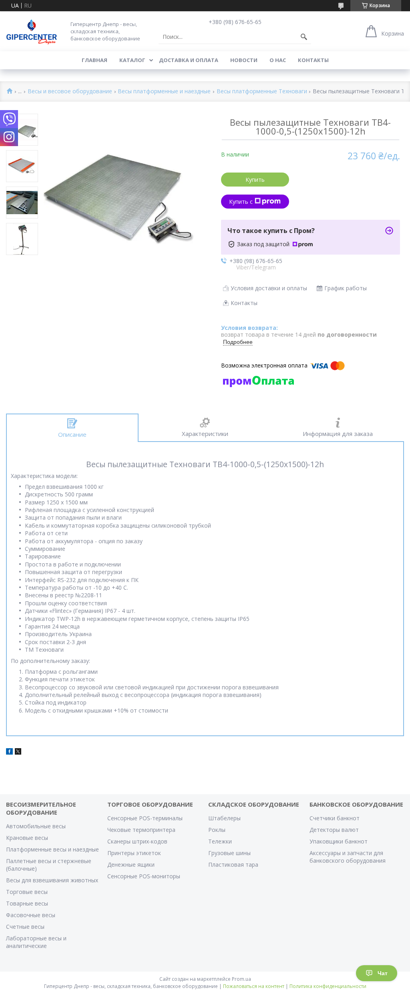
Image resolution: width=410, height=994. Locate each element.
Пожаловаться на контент (253, 986)
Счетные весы (25, 926)
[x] (18, 752)
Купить (255, 179)
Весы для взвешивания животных (52, 880)
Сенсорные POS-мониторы (143, 876)
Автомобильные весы (36, 826)
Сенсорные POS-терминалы (145, 818)
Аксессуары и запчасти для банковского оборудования (348, 856)
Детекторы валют (334, 829)
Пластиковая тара (233, 864)
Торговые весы (27, 892)
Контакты (313, 60)
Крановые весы (27, 837)
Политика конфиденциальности (327, 986)
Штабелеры (224, 818)
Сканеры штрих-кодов (137, 841)
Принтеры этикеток (134, 853)
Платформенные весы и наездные (52, 849)
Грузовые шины (229, 853)
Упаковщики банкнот (339, 841)
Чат (383, 973)
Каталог (132, 60)
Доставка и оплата (188, 60)
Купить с (241, 201)
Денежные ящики (131, 864)
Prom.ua (241, 979)
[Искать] (304, 37)
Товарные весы (27, 903)
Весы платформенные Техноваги (262, 91)
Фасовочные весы (30, 915)
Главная (94, 60)
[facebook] (9, 752)
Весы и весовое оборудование (70, 91)
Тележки (220, 841)
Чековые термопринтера (141, 829)
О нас (277, 60)
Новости (243, 60)
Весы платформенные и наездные (164, 91)
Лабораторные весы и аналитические (36, 942)
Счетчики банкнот (335, 818)
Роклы (216, 829)
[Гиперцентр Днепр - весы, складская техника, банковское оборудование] (31, 31)
